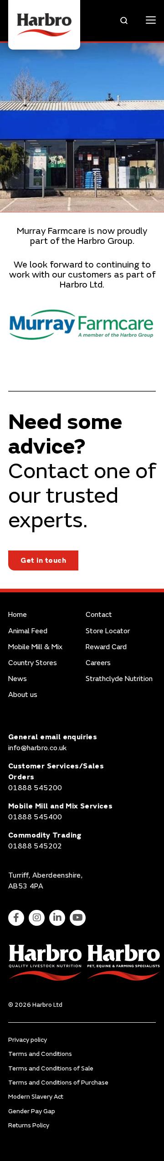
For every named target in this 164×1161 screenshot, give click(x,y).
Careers (98, 663)
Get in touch (43, 560)
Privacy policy (27, 1039)
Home (17, 615)
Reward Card (106, 647)
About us (22, 695)
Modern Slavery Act (35, 1096)
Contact (99, 615)
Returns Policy (28, 1125)
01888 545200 (35, 788)
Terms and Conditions (40, 1053)
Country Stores (32, 663)
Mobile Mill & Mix (35, 647)
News (17, 679)
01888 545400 (35, 817)
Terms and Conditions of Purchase (58, 1082)
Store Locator (108, 631)
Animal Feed (27, 631)
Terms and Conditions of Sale (50, 1068)
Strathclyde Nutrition (119, 679)
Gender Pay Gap (31, 1111)
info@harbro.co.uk (37, 747)
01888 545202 (35, 846)
